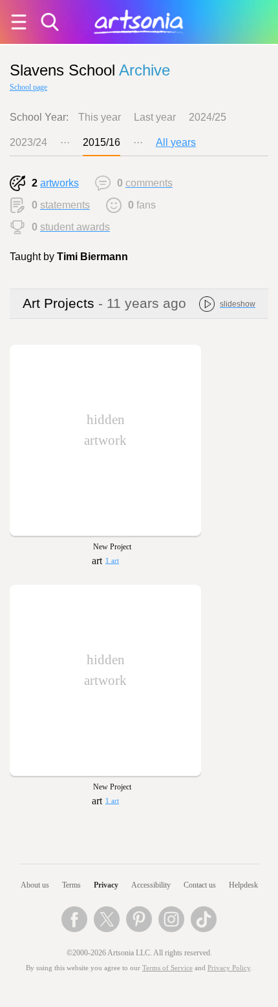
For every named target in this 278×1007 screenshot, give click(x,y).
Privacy (106, 885)
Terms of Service (167, 967)
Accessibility (151, 885)
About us (35, 885)
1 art (112, 560)
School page (28, 87)
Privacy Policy (229, 967)
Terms (71, 885)
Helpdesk (243, 885)
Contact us (200, 885)
